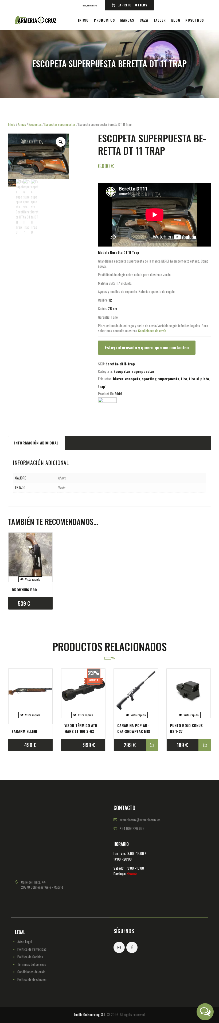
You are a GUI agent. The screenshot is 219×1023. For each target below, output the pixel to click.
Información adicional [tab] (36, 443)
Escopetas (35, 124)
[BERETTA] (107, 406)
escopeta (132, 378)
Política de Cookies (30, 956)
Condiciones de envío (152, 330)
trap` (102, 386)
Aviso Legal (24, 941)
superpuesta (168, 378)
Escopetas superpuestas (60, 124)
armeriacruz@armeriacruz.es (140, 819)
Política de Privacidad (31, 949)
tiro (184, 378)
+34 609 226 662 (132, 828)
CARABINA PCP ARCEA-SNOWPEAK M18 (133, 728)
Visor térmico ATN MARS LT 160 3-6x (80, 728)
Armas (22, 124)
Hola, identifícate (90, 5)
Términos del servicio (31, 964)
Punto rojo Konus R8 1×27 (186, 728)
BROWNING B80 (24, 589)
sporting (149, 378)
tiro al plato (199, 378)
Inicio (11, 124)
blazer (118, 378)
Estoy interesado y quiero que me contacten (147, 347)
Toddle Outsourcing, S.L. (90, 1014)
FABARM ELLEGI (24, 731)
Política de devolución (31, 979)
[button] (205, 1011)
